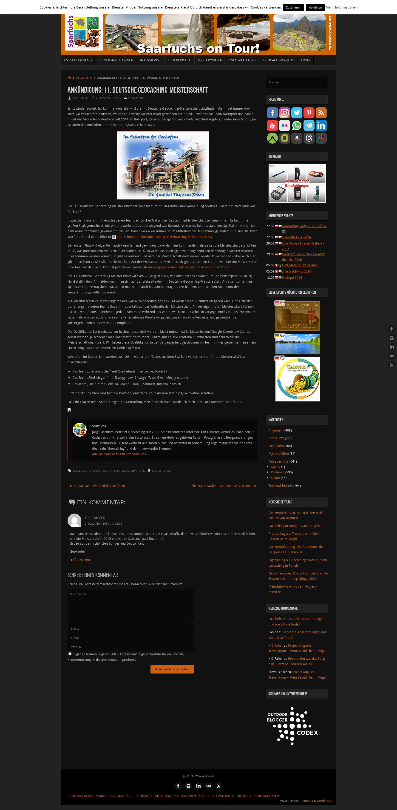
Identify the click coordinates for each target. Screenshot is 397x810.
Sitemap (243, 796)
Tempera (307, 801)
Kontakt (143, 796)
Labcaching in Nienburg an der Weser (296, 525)
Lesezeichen (161, 471)
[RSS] (392, 365)
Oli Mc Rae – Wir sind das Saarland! (99, 485)
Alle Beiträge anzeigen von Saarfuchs (121, 454)
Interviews (276, 438)
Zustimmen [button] (293, 7)
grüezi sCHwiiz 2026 (296, 271)
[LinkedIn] (392, 347)
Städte (275, 477)
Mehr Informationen (342, 7)
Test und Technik (280, 485)
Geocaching (92, 471)
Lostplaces (276, 445)
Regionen (277, 472)
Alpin (274, 467)
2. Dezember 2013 (108, 98)
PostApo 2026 (292, 277)
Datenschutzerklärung (193, 796)
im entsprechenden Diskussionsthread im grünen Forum (189, 267)
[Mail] (392, 356)
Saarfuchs (80, 98)
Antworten (82, 559)
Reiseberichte (279, 461)
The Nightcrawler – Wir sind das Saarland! (221, 485)
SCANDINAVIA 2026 (296, 237)
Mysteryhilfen (279, 453)
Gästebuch (224, 796)
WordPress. (324, 801)
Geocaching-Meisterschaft (123, 471)
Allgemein (84, 78)
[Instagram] (392, 338)
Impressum (162, 796)
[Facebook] (392, 329)
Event (77, 471)
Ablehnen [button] (315, 7)
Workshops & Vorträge (114, 796)
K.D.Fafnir (276, 645)
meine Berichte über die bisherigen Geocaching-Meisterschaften (164, 236)
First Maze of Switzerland (300, 265)
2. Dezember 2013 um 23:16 (103, 524)
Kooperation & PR (267, 796)
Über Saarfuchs (80, 796)
